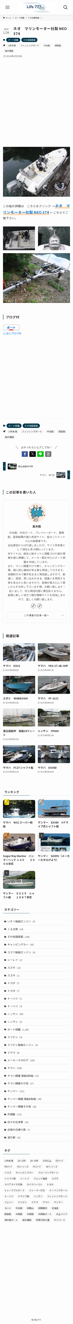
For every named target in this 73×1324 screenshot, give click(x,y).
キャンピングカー (20, 944)
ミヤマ (13, 1052)
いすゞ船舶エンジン (21, 921)
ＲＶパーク (59, 1219)
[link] (33, 605)
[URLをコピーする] (48, 454)
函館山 (30, 1208)
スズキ (14, 967)
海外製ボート (11, 1219)
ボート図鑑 (13, 39)
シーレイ (14, 960)
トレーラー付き (37, 1190)
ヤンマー (15, 1091)
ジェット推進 (40, 1178)
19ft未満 (12, 45)
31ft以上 (47, 1160)
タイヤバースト (34, 1184)
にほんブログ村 (12, 333)
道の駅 (14, 1137)
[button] (25, 454)
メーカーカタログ (21, 1060)
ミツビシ (14, 1037)
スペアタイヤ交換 (13, 1184)
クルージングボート (48, 1172)
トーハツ (14, 998)
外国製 (14, 1114)
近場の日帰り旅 (18, 1129)
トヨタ (13, 983)
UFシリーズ (51, 1166)
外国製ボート (45, 1213)
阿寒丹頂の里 (42, 1219)
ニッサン (15, 1014)
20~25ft (22, 1160)
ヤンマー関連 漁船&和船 (24, 1099)
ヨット (7, 1208)
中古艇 (47, 45)
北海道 (55, 1208)
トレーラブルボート (14, 1190)
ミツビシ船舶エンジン (22, 1045)
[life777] (36, 7)
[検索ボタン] (65, 7)
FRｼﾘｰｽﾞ (8, 1166)
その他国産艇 (29, 39)
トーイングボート (58, 1190)
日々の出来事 (17, 1122)
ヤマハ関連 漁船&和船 (23, 1076)
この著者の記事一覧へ (36, 615)
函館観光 (42, 1208)
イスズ (7, 1172)
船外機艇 (9, 50)
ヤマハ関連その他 (20, 1083)
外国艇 (19, 1213)
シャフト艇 (10, 1178)
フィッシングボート (30, 45)
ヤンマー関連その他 (21, 1106)
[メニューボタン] (7, 7)
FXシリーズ (22, 1166)
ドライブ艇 (23, 1196)
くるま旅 (15, 929)
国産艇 (58, 45)
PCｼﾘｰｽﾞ (37, 1166)
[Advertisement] (36, 99)
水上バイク (61, 1213)
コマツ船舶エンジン (21, 952)
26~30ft (34, 1160)
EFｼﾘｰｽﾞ (60, 1160)
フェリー (8, 1202)
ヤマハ (14, 1068)
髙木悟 (36, 526)
